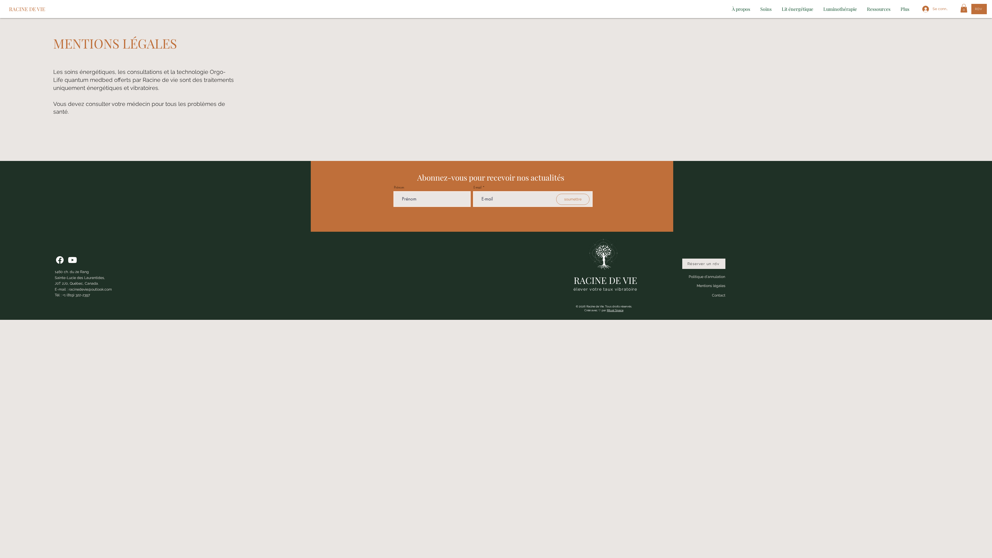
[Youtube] (72, 260)
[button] (963, 8)
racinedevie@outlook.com (90, 289)
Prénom (399, 187)
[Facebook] (60, 260)
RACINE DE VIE (27, 8)
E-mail (478, 187)
